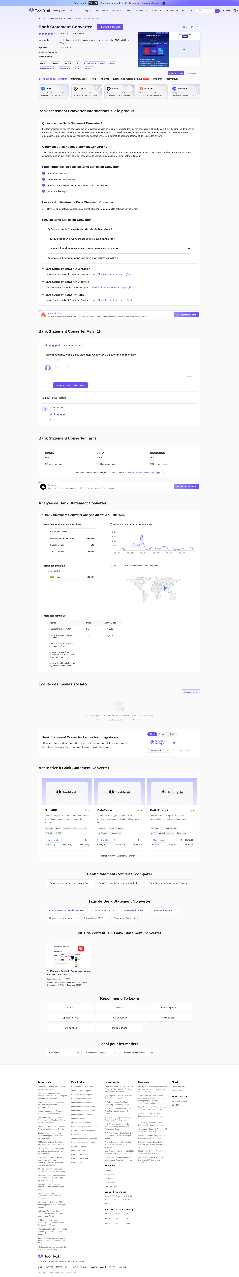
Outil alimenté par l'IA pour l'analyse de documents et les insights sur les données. (168, 817)
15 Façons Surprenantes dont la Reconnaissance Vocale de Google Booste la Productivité (51, 1120)
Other (107, 1203)
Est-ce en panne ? (112, 1186)
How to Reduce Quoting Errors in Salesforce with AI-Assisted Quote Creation (118, 1111)
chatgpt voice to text (79, 1146)
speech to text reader (79, 1154)
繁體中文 (59, 1267)
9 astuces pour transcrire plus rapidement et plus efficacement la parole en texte (51, 1135)
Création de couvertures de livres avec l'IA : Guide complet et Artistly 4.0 (151, 1144)
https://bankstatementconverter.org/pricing (113, 300)
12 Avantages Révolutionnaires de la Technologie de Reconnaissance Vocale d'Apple (52, 1231)
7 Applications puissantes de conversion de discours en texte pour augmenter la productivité (52, 1095)
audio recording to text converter (84, 1138)
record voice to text (78, 1134)
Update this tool (193, 73)
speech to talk (76, 1162)
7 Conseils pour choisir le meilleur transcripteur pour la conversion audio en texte (51, 1151)
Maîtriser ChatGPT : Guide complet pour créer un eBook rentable (152, 1136)
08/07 (118, 1223)
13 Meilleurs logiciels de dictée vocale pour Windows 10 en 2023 (51, 1143)
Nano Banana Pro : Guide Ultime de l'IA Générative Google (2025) (152, 1108)
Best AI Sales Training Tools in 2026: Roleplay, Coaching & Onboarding (119, 1152)
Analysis (70, 1007)
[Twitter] (173, 1105)
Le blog (108, 1170)
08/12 (118, 1218)
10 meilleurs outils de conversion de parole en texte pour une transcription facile (52, 1104)
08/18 (118, 1213)
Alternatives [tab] (172, 79)
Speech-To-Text (70, 1017)
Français (112, 1267)
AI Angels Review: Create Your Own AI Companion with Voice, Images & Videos (119, 1135)
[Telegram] (177, 1105)
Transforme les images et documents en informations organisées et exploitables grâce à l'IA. (118, 819)
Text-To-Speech (168, 1007)
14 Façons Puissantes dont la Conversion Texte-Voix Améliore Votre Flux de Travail (50, 1213)
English (41, 1267)
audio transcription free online (83, 1110)
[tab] (131, 78)
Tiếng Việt (122, 1267)
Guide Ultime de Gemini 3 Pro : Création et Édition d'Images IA (150, 1123)
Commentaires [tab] (79, 79)
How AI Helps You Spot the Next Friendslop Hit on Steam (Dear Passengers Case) (117, 1126)
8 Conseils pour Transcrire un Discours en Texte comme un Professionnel (49, 1195)
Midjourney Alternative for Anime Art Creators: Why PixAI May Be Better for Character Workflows (119, 1089)
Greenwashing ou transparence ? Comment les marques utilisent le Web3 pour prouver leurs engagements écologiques (151, 1099)
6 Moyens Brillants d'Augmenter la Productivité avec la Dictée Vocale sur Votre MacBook (51, 1177)
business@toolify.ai (179, 1101)
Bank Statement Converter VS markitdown (120, 883)
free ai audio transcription (81, 1098)
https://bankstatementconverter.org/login (112, 274)
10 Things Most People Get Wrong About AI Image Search (118, 1096)
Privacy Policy (177, 1090)
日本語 (75, 1267)
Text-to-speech (119, 1017)
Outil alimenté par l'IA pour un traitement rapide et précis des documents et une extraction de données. (66, 819)
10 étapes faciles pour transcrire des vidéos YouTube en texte (52, 1248)
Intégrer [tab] (157, 79)
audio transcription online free (83, 1106)
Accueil (42, 19)
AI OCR (78, 68)
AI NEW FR (109, 1174)
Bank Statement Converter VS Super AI (168, 883)
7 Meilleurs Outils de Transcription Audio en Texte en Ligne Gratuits (51, 1127)
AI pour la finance (47, 68)
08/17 (128, 1213)
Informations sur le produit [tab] (53, 79)
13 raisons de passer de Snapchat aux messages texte (51, 1087)
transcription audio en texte (82, 1086)
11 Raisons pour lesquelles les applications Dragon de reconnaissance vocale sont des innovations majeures (50, 1161)
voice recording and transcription (84, 1142)
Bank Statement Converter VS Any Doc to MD (72, 883)
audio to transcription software (83, 1114)
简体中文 (49, 1267)
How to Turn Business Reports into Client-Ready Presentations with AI (118, 1158)
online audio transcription (81, 1090)
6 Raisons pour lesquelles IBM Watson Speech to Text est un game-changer (52, 1204)
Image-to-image (119, 1028)
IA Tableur (89, 68)
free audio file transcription (81, 1094)
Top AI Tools (110, 1182)
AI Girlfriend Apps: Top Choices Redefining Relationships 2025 (117, 1103)
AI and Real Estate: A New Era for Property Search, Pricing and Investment (118, 1144)
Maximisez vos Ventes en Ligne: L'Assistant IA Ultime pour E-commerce (150, 1160)
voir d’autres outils (115, 720)
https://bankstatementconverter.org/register (112, 287)
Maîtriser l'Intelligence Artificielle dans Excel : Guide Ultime (150, 1152)
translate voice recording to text (83, 1130)
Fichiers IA (181, 833)
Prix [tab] (93, 79)
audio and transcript (79, 1118)
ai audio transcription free (81, 1122)
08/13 (107, 1218)
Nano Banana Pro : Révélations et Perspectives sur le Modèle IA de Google (151, 1116)
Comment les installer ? (181, 750)
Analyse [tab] (105, 79)
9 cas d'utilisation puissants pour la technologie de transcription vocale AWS (51, 1240)
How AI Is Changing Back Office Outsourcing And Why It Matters (117, 1118)
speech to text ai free (79, 1158)
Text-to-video (70, 1028)
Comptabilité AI (64, 68)
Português (84, 1267)
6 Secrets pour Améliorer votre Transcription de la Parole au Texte (51, 1170)
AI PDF (113, 63)
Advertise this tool (176, 73)
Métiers (129, 11)
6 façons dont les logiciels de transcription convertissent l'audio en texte (52, 1186)
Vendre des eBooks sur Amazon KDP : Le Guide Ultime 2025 (152, 1130)
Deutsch (103, 1267)
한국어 (67, 1267)
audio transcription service (81, 1102)
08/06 (128, 1223)
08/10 (107, 1223)
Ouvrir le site (53, 840)
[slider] (47, 33)
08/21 (107, 1213)
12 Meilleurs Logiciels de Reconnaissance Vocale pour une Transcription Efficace (51, 1222)
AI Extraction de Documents (60, 19)
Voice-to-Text (168, 1017)
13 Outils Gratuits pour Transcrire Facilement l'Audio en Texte (51, 1112)
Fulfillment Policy (178, 1086)
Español (94, 1267)
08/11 (128, 1218)
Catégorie (87, 11)
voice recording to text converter (84, 1126)
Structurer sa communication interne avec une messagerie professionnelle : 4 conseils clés (153, 1089)
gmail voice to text (78, 1150)
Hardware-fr (109, 1178)
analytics (119, 1007)
